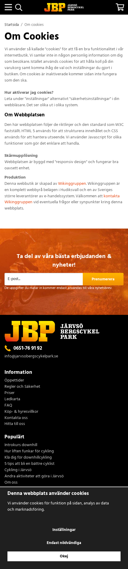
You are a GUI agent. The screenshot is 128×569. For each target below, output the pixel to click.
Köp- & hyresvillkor (21, 412)
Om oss (11, 483)
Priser (9, 393)
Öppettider (14, 381)
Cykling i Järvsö (18, 470)
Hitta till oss (14, 424)
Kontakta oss (16, 418)
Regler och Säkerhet (22, 387)
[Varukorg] (120, 7)
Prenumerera (103, 279)
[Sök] (18, 7)
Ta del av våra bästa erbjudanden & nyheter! (64, 261)
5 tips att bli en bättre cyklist (29, 464)
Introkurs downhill (20, 445)
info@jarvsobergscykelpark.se (31, 356)
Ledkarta (12, 399)
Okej (64, 556)
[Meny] (8, 7)
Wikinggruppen (72, 183)
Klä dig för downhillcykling (28, 458)
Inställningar (64, 530)
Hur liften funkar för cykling (29, 451)
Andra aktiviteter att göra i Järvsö (34, 476)
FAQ (8, 406)
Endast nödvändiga (64, 543)
